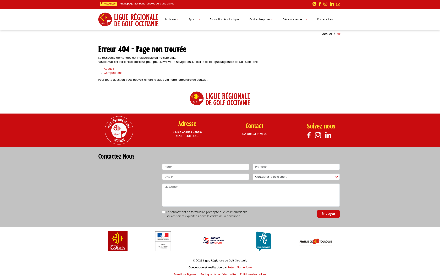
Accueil (109, 68)
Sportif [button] (193, 19)
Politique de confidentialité (218, 274)
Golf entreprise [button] (260, 19)
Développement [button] (294, 19)
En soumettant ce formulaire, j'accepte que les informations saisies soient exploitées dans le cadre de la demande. (206, 214)
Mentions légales (185, 274)
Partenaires (325, 19)
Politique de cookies (253, 274)
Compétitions (113, 73)
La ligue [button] (170, 19)
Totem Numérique (240, 267)
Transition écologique (224, 19)
